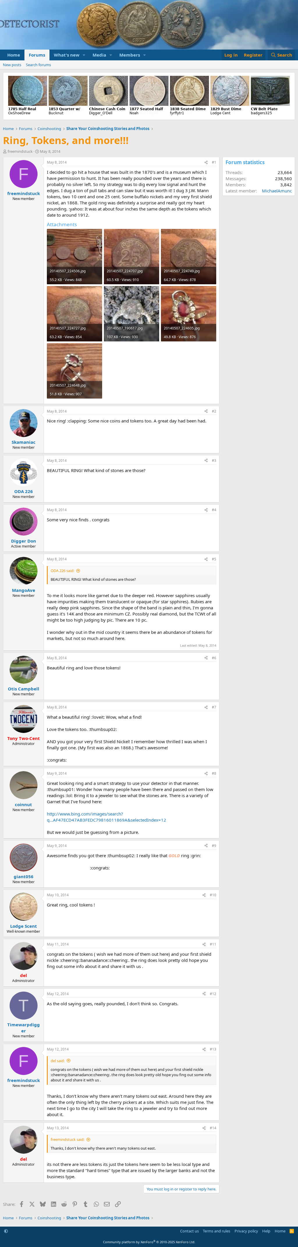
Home (13, 55)
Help (266, 1231)
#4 (214, 509)
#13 (213, 1049)
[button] (84, 55)
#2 (214, 411)
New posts (12, 64)
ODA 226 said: (62, 570)
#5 (214, 559)
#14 (213, 1127)
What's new (66, 55)
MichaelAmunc (277, 191)
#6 (214, 657)
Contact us (189, 1231)
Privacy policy (246, 1231)
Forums (37, 55)
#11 (213, 944)
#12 (213, 993)
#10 (213, 894)
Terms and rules (216, 1231)
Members (129, 55)
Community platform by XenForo (149, 1242)
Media (99, 55)
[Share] (206, 162)
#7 (214, 707)
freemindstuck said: (67, 1139)
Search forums (38, 64)
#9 (214, 845)
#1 (214, 162)
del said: (58, 1060)
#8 (214, 773)
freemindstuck (20, 151)
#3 (214, 460)
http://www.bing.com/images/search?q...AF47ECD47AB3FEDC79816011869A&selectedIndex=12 (106, 817)
